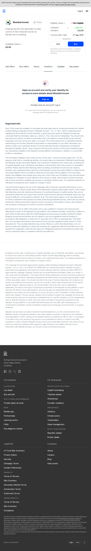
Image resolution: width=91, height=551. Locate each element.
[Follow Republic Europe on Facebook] (5, 371)
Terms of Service (11, 476)
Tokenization (53, 420)
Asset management (55, 424)
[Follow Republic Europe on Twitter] (14, 371)
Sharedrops (52, 399)
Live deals (8, 390)
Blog (49, 459)
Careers (50, 455)
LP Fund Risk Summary (14, 450)
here (24, 143)
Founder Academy (55, 403)
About (36, 66)
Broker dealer (53, 437)
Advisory (51, 411)
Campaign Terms (11, 463)
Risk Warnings (31, 168)
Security (7, 459)
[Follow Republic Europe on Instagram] (10, 371)
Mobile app (9, 411)
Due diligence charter (13, 428)
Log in (57, 105)
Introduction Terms (12, 489)
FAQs (6, 424)
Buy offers (24, 66)
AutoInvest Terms (12, 493)
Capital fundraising (55, 390)
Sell (58, 44)
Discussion (74, 66)
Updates (61, 66)
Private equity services (13, 403)
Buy (75, 44)
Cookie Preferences (12, 468)
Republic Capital (54, 433)
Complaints (9, 510)
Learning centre (11, 420)
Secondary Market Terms (15, 485)
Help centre (52, 463)
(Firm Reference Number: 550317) (69, 518)
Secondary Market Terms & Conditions (20, 173)
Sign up (45, 99)
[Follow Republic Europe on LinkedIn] (19, 371)
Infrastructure (53, 416)
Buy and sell (9, 394)
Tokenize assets (54, 394)
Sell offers (10, 66)
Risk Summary (10, 480)
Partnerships (9, 416)
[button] (87, 11)
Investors (48, 66)
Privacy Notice (10, 455)
